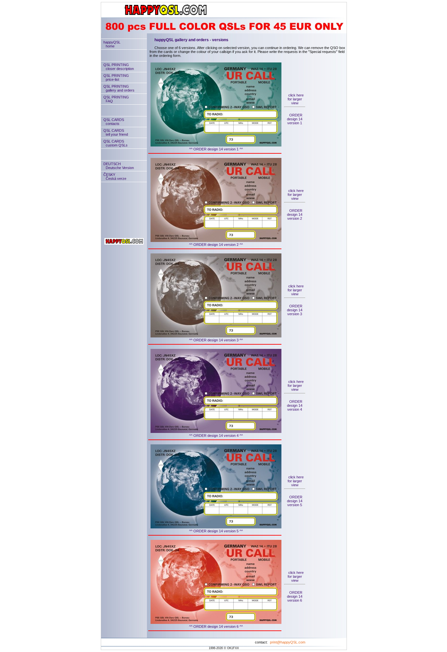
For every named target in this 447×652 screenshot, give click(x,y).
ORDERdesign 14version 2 (294, 214)
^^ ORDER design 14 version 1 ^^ (216, 149)
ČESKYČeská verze (114, 176)
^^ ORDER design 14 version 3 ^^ (216, 340)
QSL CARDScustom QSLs (115, 143)
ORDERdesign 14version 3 (294, 310)
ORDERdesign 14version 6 (294, 596)
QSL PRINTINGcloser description (118, 67)
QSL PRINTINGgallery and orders (118, 88)
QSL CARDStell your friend (115, 132)
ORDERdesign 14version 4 (294, 405)
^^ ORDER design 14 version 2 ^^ (216, 245)
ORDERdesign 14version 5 (294, 501)
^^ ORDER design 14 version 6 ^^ (216, 626)
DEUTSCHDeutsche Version (118, 166)
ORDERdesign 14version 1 (294, 119)
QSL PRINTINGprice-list (116, 77)
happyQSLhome (111, 44)
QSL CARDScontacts (113, 122)
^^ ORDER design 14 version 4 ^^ (216, 436)
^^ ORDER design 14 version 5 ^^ (216, 531)
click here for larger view (296, 99)
